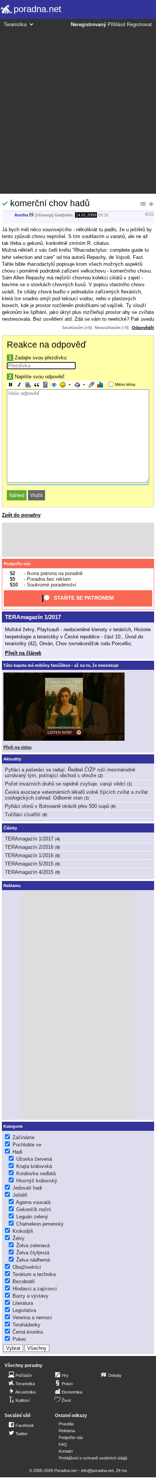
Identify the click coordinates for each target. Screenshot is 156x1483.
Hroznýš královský (36, 1181)
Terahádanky (26, 1325)
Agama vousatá (33, 1202)
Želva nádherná (33, 1260)
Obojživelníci (26, 1267)
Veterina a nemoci (32, 1317)
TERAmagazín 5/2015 (29, 864)
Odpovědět (143, 327)
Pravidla (66, 1424)
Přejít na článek (23, 653)
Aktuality (12, 759)
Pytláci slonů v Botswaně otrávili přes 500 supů (57, 806)
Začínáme (23, 1137)
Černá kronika (27, 1332)
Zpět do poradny (21, 515)
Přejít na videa (17, 747)
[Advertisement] (78, 109)
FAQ (63, 1444)
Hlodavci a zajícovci (34, 1289)
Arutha (21, 215)
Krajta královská (34, 1166)
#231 (149, 214)
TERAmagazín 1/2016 (29, 855)
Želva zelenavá (33, 1245)
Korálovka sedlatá (36, 1173)
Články (10, 828)
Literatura (22, 1303)
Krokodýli (22, 1231)
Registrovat (139, 24)
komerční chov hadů (50, 203)
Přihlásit (116, 24)
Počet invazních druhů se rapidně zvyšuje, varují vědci (65, 784)
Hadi (17, 1152)
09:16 (103, 215)
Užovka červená (34, 1159)
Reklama (67, 1430)
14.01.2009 (86, 215)
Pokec (19, 1339)
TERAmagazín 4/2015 (29, 872)
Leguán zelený (32, 1217)
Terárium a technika (34, 1274)
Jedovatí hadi (27, 1188)
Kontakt (66, 1451)
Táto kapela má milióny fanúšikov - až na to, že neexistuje (61, 665)
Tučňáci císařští (23, 814)
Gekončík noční (33, 1209)
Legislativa (24, 1310)
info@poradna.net (97, 1470)
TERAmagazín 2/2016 (29, 847)
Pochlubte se (26, 1145)
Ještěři (19, 1195)
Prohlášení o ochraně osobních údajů (93, 1458)
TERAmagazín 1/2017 (33, 617)
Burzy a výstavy (30, 1296)
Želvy (18, 1238)
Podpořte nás (17, 563)
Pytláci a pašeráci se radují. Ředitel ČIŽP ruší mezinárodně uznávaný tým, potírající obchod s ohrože (70, 772)
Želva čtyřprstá (32, 1253)
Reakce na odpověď (46, 345)
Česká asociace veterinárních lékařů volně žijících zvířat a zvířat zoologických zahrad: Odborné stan (76, 795)
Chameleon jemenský (40, 1224)
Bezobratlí (23, 1281)
